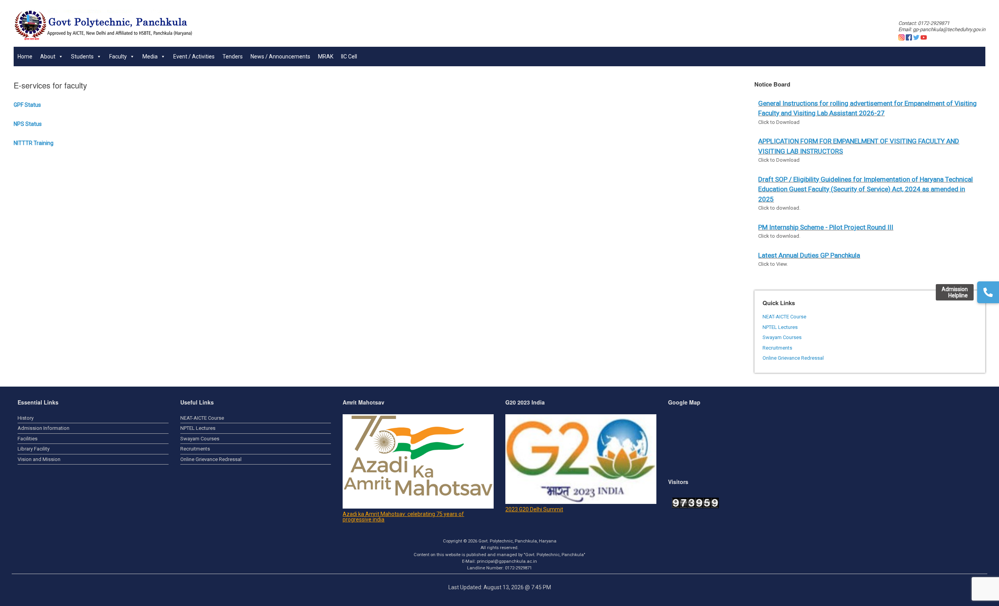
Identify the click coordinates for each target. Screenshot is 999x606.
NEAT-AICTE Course (784, 317)
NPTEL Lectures (780, 327)
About (47, 56)
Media (150, 56)
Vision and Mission (39, 459)
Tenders (232, 56)
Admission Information (43, 428)
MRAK (325, 56)
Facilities (27, 439)
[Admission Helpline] (988, 292)
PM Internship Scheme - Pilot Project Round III (825, 227)
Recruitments (777, 348)
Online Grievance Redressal (793, 358)
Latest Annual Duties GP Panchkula (809, 255)
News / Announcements (280, 56)
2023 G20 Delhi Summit (534, 509)
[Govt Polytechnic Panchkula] (103, 25)
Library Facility (34, 449)
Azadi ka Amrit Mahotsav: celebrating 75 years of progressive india (403, 516)
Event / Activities (194, 56)
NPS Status (28, 124)
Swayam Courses (782, 337)
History (26, 418)
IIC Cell (349, 56)
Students (82, 56)
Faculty (118, 56)
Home (25, 56)
